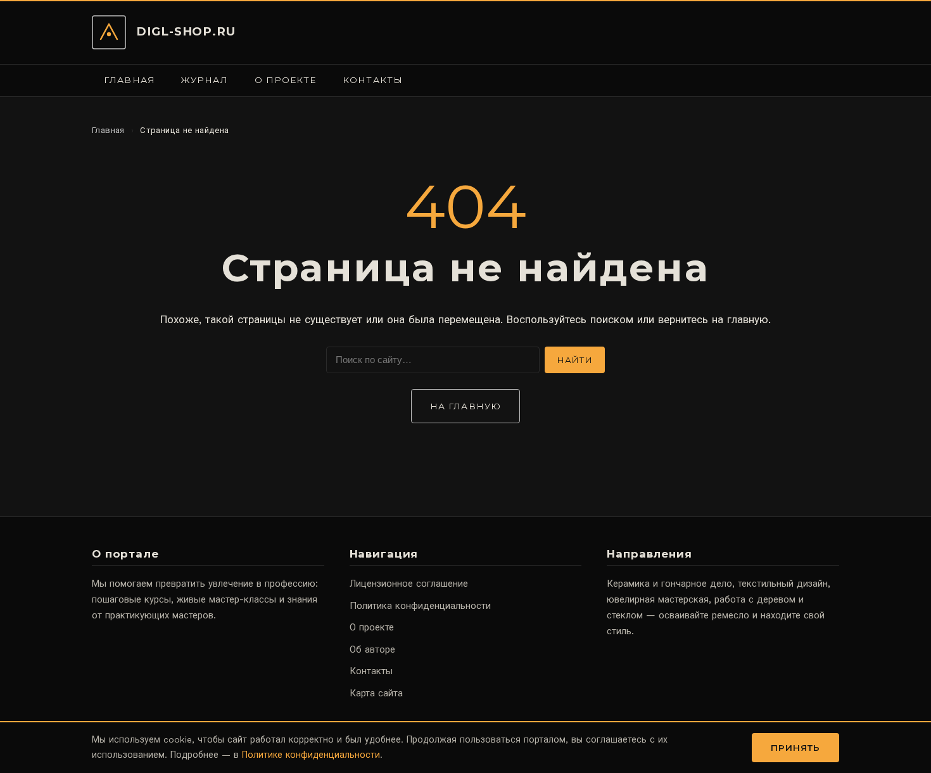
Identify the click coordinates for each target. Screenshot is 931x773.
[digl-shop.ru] (109, 32)
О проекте (286, 80)
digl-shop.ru (186, 31)
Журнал (204, 80)
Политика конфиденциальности (420, 605)
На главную (465, 406)
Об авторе (372, 649)
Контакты (373, 80)
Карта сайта (376, 693)
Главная (129, 80)
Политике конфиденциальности (311, 755)
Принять (796, 748)
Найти (575, 360)
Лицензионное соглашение (409, 583)
